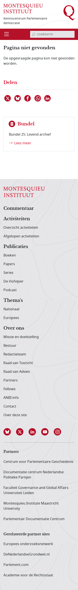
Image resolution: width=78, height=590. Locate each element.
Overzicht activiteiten (20, 227)
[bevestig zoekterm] (34, 34)
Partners (10, 380)
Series (8, 272)
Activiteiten (16, 219)
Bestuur (9, 345)
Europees (11, 317)
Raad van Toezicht (18, 363)
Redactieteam (14, 354)
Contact (9, 406)
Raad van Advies (16, 371)
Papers (9, 264)
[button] (9, 432)
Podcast (10, 290)
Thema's (13, 300)
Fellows (9, 389)
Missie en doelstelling (21, 337)
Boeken (9, 255)
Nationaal (11, 309)
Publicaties (15, 246)
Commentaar (18, 208)
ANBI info (11, 397)
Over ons (13, 328)
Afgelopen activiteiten (21, 236)
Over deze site (15, 415)
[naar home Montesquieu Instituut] (23, 8)
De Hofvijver (13, 281)
